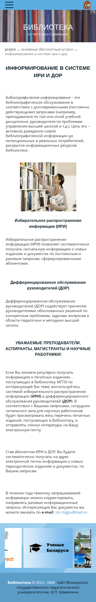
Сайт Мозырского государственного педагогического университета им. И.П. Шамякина (52, 587)
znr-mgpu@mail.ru (71, 512)
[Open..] (48, 548)
